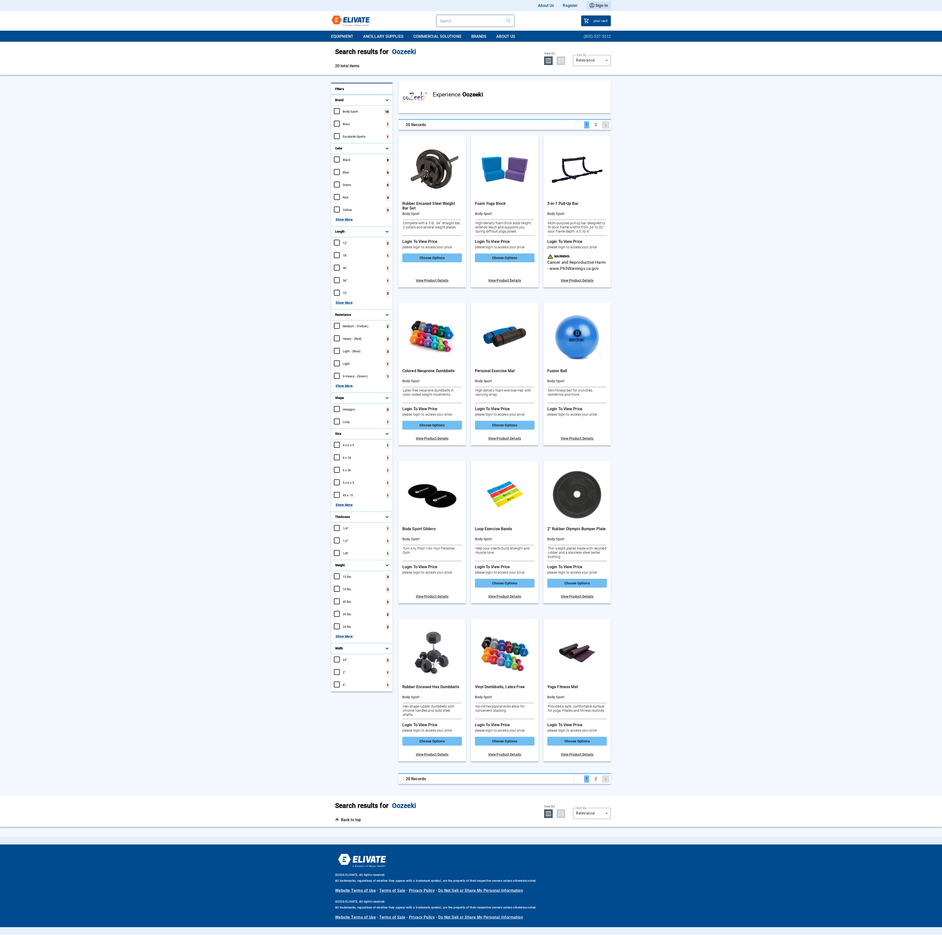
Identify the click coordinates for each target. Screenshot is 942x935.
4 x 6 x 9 (348, 445)
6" (344, 684)
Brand (339, 100)
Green (347, 184)
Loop (346, 421)
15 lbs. (347, 576)
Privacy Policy (422, 890)
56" (345, 280)
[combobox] (592, 60)
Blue (346, 172)
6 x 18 (347, 457)
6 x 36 (347, 470)
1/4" (345, 528)
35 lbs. (347, 614)
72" (345, 293)
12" (345, 243)
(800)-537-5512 (597, 36)
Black (347, 159)
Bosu (346, 124)
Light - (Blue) (352, 351)
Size (338, 433)
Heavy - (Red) (352, 338)
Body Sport (350, 111)
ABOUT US (505, 36)
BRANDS (479, 36)
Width (339, 648)
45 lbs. (347, 601)
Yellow (347, 209)
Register (570, 5)
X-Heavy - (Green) (355, 376)
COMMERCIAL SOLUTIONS (437, 36)
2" (344, 672)
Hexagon (349, 409)
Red (345, 197)
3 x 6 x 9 (348, 482)
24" (345, 659)
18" (345, 255)
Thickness (342, 517)
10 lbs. (347, 589)
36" (345, 268)
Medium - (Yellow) (355, 326)
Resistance (343, 314)
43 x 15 (348, 495)
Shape (339, 398)
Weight (340, 565)
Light (346, 363)
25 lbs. (347, 626)
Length (340, 231)
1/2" (345, 540)
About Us (546, 5)
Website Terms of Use (355, 890)
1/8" (345, 553)
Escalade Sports (354, 136)
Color (339, 148)
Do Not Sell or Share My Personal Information (480, 890)
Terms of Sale (392, 890)
